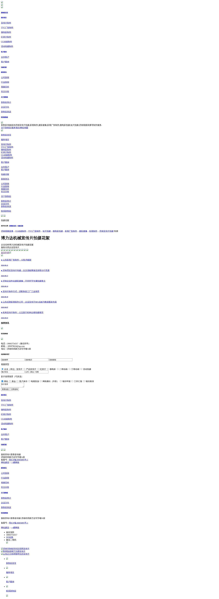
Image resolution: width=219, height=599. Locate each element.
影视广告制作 (71, 231)
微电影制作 (6, 32)
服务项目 (4, 17)
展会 (14, 381)
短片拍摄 (47, 231)
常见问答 (5, 91)
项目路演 (90, 381)
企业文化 (5, 107)
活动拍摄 (87, 369)
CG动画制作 (6, 42)
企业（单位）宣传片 (13, 369)
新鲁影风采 (6, 112)
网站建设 (5, 462)
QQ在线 (9, 537)
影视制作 (93, 231)
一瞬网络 (15, 462)
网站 (6, 381)
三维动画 (75, 369)
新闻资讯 (4, 72)
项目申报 (66, 381)
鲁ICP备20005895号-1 (18, 460)
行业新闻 (5, 82)
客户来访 (23, 381)
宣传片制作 (6, 23)
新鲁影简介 (6, 102)
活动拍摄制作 (7, 46)
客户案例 (4, 51)
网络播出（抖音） (51, 381)
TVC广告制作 (7, 27)
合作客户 (5, 57)
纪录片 (43, 369)
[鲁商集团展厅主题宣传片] (13, 551)
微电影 (53, 369)
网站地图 (24, 128)
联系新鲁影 (4, 117)
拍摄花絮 (4, 67)
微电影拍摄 (58, 231)
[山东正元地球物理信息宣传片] (15, 554)
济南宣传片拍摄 (106, 231)
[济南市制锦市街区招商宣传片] (15, 549)
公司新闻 (5, 77)
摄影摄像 (83, 231)
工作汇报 (78, 381)
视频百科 (5, 87)
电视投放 (35, 381)
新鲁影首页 (4, 12)
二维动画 (63, 369)
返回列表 (5, 253)
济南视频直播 (7, 231)
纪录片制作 (6, 37)
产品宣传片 (31, 369)
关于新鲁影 (4, 97)
